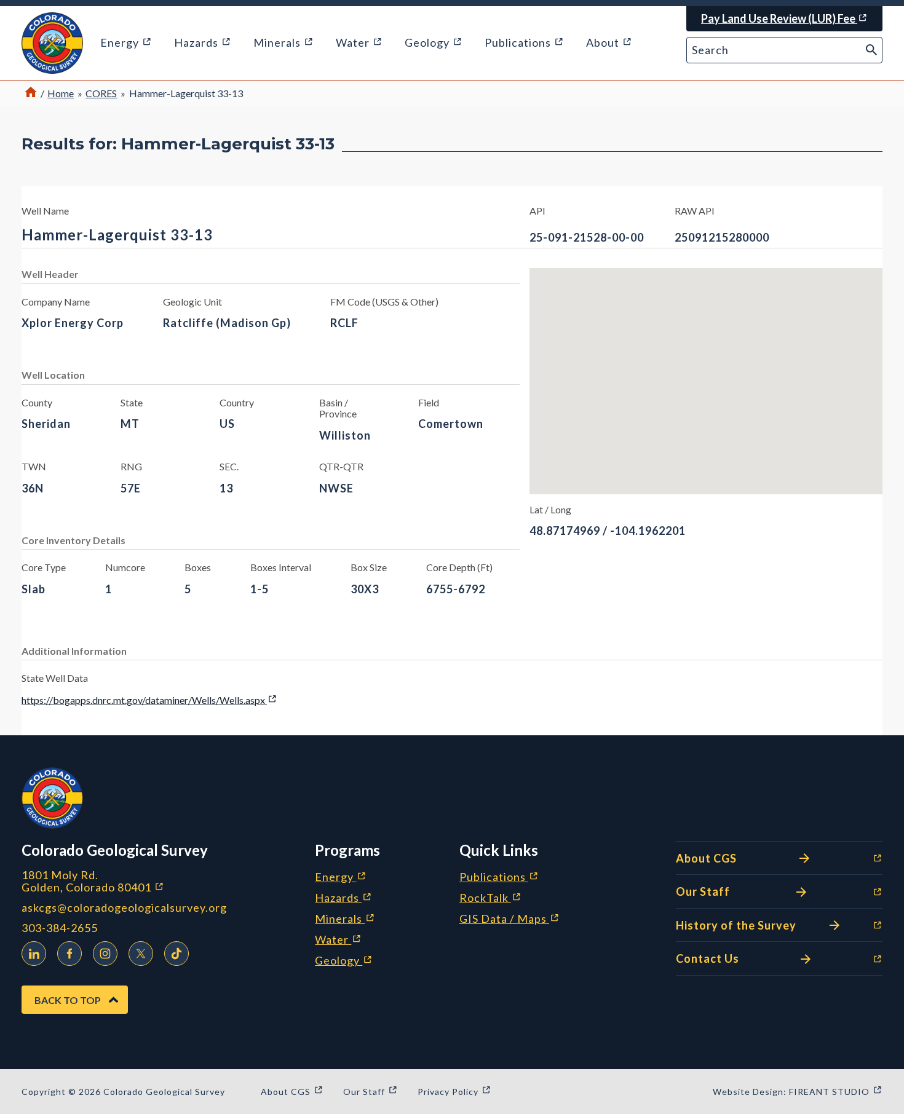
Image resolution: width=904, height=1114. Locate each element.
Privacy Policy (454, 1091)
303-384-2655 (60, 928)
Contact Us (743, 960)
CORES (101, 93)
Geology (344, 961)
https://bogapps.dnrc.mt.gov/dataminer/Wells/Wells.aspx (149, 700)
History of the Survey (743, 926)
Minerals (345, 919)
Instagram (105, 953)
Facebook (69, 953)
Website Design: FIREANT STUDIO (797, 1091)
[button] (52, 43)
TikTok (176, 953)
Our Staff (743, 893)
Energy (341, 877)
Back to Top (67, 1000)
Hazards (343, 898)
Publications (499, 877)
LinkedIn (34, 953)
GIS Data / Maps (509, 919)
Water (338, 940)
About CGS (743, 859)
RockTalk (490, 898)
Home (60, 93)
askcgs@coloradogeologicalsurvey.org (124, 907)
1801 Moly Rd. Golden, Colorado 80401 (158, 881)
